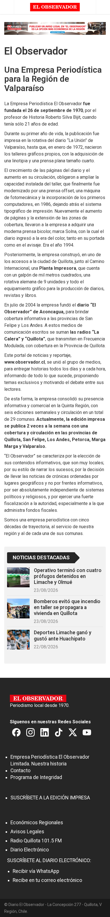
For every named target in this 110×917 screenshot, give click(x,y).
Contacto (20, 770)
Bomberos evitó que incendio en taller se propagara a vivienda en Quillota (67, 607)
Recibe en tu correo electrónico (47, 880)
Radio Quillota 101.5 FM (36, 840)
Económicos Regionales (36, 822)
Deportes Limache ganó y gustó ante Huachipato (62, 635)
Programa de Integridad (36, 777)
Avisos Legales (27, 831)
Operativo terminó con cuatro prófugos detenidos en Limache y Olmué (68, 576)
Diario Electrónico (29, 850)
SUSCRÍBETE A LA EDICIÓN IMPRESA (50, 798)
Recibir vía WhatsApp (36, 871)
